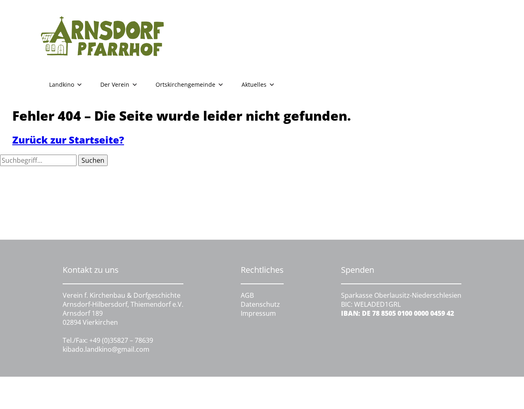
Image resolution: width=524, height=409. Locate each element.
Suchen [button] (92, 160)
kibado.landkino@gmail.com (106, 349)
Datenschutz (260, 304)
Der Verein (114, 84)
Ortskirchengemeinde (185, 84)
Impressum (258, 313)
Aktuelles (254, 84)
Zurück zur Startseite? (68, 139)
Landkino (61, 84)
